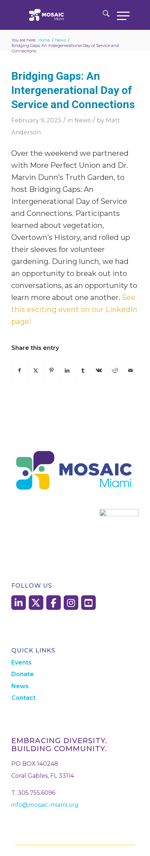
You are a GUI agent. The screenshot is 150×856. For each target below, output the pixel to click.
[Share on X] (35, 370)
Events (21, 662)
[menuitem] (102, 14)
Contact (23, 697)
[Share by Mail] (131, 370)
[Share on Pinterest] (51, 370)
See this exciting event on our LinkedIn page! (74, 309)
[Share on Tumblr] (83, 370)
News (82, 120)
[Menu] (120, 14)
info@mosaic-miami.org (45, 804)
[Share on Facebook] (20, 370)
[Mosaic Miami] (64, 14)
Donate (22, 674)
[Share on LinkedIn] (67, 370)
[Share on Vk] (99, 370)
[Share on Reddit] (115, 370)
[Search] (102, 14)
